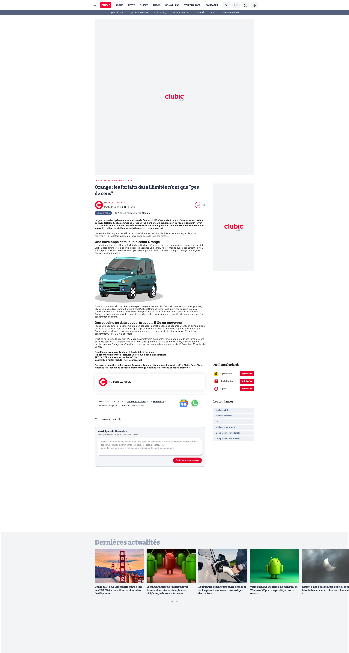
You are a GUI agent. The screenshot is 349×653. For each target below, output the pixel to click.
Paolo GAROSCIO (117, 203)
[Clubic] (105, 5)
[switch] (245, 5)
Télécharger (192, 5)
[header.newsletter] (236, 5)
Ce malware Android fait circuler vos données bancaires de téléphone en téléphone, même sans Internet (167, 590)
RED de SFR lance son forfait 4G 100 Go (116, 357)
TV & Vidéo (199, 12)
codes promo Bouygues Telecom (134, 365)
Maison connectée (230, 12)
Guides (144, 5)
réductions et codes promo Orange (127, 368)
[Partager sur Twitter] (342, 638)
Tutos (156, 5)
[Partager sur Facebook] (342, 629)
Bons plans (172, 5)
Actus (119, 5)
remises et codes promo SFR (175, 368)
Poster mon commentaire (187, 460)
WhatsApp (158, 401)
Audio (213, 12)
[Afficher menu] (94, 5)
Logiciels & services (138, 12)
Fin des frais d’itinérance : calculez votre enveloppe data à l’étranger (131, 355)
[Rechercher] (226, 5)
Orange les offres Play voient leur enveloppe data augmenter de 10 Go (148, 344)
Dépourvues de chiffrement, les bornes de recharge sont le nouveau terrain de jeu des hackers (222, 590)
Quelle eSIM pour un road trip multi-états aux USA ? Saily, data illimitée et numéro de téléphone (118, 590)
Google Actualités (136, 401)
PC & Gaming (160, 12)
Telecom (128, 181)
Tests (131, 5)
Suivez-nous (103, 213)
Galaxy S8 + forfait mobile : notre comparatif (118, 360)
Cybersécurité (116, 12)
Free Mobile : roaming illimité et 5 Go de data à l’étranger (125, 352)
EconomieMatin (179, 306)
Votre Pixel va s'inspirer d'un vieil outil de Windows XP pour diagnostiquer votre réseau (274, 590)
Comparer (211, 5)
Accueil (98, 181)
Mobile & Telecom (180, 12)
